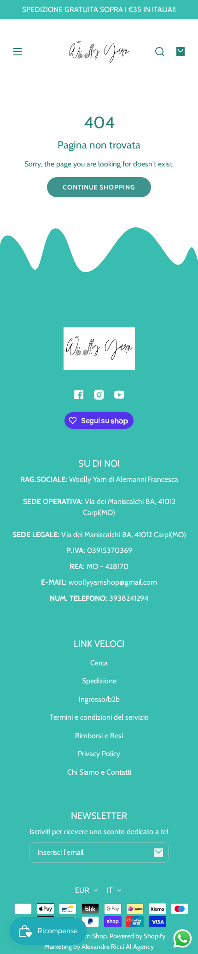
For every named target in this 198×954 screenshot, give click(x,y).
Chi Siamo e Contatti (99, 772)
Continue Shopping (99, 187)
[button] (160, 51)
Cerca (99, 662)
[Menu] (17, 51)
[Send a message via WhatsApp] (182, 938)
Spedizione (99, 680)
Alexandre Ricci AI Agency (118, 946)
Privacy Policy (99, 753)
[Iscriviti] (158, 852)
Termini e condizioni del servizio (99, 717)
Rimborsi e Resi (99, 735)
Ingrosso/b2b (99, 699)
